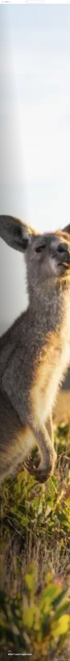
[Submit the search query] (26, 1)
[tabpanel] (35, 330)
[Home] (7, 1)
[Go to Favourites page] (67, 1)
